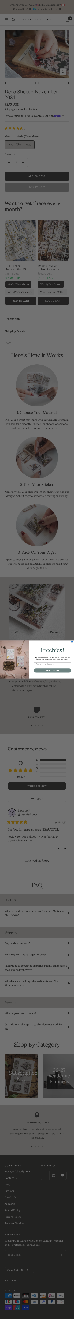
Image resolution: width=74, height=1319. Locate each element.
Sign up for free (52, 670)
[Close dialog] (72, 642)
